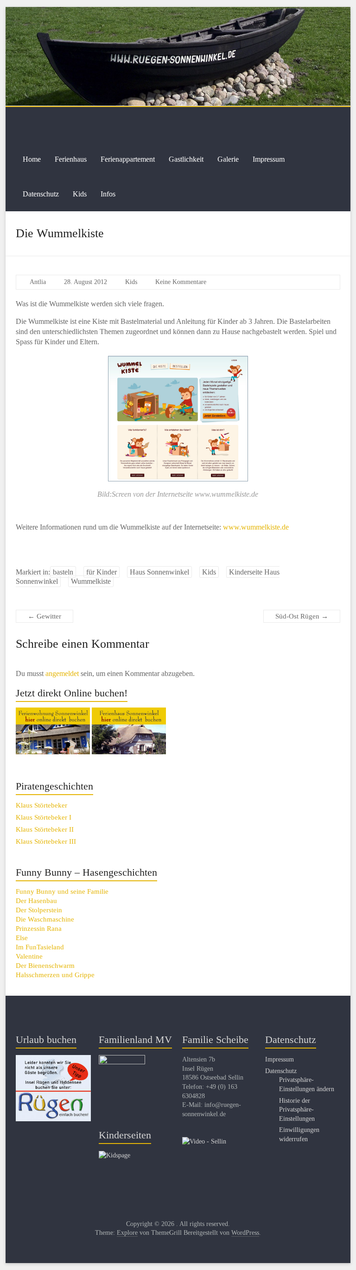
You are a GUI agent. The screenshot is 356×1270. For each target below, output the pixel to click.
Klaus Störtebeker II (45, 829)
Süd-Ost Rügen (301, 616)
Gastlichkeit (186, 159)
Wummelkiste (91, 581)
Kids (80, 194)
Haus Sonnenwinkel (159, 572)
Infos (108, 194)
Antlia (38, 281)
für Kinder (101, 572)
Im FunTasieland (40, 947)
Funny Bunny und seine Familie (62, 891)
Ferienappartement (128, 159)
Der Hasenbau (36, 900)
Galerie (228, 159)
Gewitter (44, 616)
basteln (63, 572)
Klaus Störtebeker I (43, 817)
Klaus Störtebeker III (46, 841)
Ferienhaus (71, 159)
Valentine (29, 956)
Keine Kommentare (180, 281)
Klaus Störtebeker (41, 805)
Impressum (269, 159)
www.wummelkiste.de (256, 527)
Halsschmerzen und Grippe (55, 975)
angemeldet (62, 673)
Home (32, 159)
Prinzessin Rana (39, 928)
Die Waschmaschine (45, 919)
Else (22, 937)
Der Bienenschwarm (45, 965)
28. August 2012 (85, 281)
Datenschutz (41, 194)
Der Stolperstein (39, 910)
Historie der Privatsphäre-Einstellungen (297, 1109)
